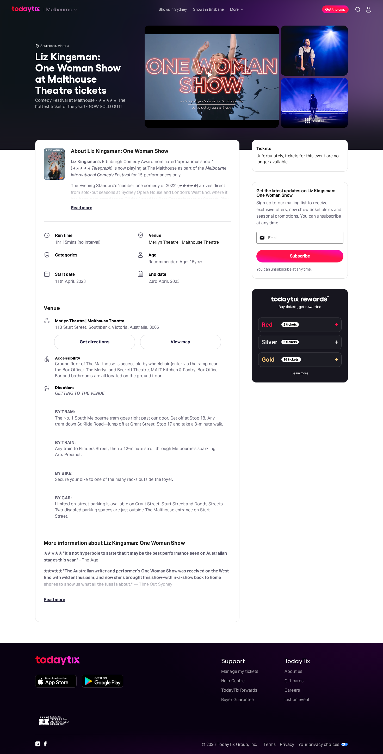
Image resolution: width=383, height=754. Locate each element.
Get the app (335, 9)
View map (180, 342)
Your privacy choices (318, 744)
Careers (292, 690)
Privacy (287, 744)
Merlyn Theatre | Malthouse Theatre (184, 242)
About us (293, 671)
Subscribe (300, 256)
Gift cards (294, 681)
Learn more (300, 373)
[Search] (358, 9)
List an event (297, 699)
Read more (81, 208)
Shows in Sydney (173, 9)
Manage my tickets (239, 671)
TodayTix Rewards (239, 690)
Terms (269, 744)
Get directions (94, 342)
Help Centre (233, 681)
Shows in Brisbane (208, 9)
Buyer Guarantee (237, 699)
